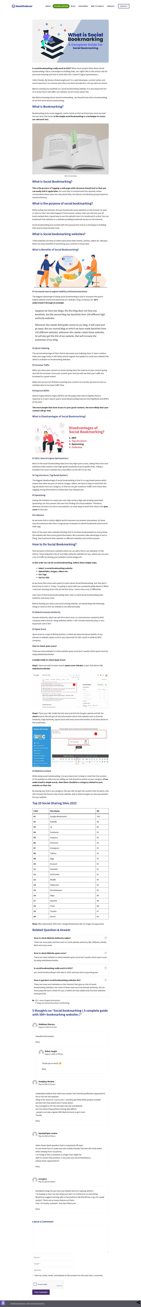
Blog (73, 6)
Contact (123, 6)
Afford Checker (61, 6)
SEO (70, 74)
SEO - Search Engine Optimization (47, 1000)
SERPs (61, 395)
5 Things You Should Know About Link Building (52, 1003)
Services (110, 6)
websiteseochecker (45, 654)
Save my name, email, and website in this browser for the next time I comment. (69, 1275)
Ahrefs (103, 942)
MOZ (36, 945)
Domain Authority (40, 617)
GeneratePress (39, 1304)
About (48, 6)
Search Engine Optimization (85, 74)
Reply (38, 1042)
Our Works (83, 6)
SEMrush (96, 942)
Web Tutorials (97, 6)
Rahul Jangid (51, 1051)
